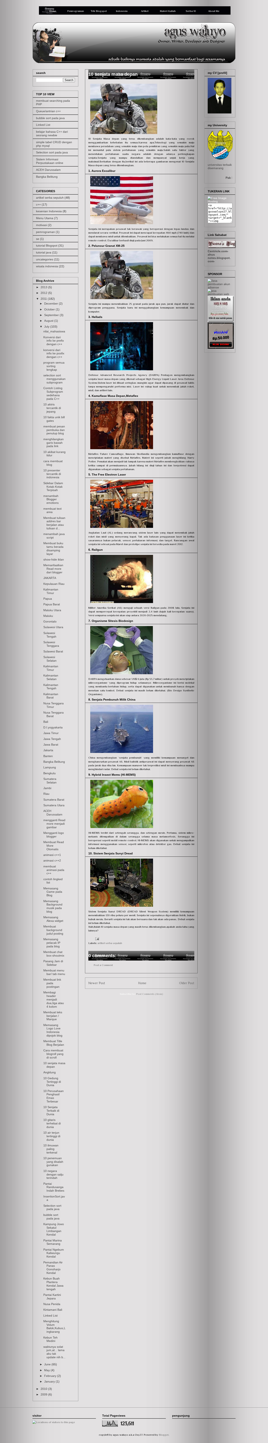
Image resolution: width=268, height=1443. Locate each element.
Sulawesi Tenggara (51, 643)
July (47, 326)
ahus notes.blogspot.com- (219, 258)
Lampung (49, 767)
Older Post (186, 983)
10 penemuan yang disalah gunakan (53, 1161)
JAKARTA (49, 578)
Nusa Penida (51, 1304)
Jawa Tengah (52, 739)
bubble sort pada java (50, 118)
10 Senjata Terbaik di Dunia (51, 1110)
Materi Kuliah (168, 11)
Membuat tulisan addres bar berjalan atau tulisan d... (54, 523)
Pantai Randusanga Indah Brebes (53, 1187)
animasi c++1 (52, 855)
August (49, 320)
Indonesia (122, 11)
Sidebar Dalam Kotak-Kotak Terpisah (53, 486)
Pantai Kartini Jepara (52, 1296)
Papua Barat (51, 604)
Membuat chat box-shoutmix (53, 953)
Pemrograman (75, 11)
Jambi (47, 788)
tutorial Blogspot (46, 245)
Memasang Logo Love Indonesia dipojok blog (52, 1030)
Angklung (49, 1072)
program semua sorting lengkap (53, 366)
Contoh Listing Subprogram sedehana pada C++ (53, 393)
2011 (44, 298)
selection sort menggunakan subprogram (54, 379)
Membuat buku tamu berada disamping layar (53, 548)
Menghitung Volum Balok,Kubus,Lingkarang (54, 1326)
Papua (47, 598)
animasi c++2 (52, 860)
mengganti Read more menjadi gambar (54, 823)
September (52, 315)
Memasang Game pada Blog (52, 892)
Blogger (164, 1434)
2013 (44, 287)
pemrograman (45, 232)
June (48, 1364)
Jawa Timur (51, 733)
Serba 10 (191, 11)
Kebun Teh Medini (50, 1339)
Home (52, 11)
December (51, 303)
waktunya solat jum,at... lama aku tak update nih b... (54, 1352)
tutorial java (43, 252)
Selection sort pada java (52, 152)
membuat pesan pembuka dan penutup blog (54, 430)
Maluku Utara (52, 610)
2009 (44, 1394)
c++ (38, 204)
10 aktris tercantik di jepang (52, 408)
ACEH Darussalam (48, 169)
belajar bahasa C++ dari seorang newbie (52, 133)
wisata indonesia (47, 266)
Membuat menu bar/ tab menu (54, 972)
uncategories (44, 259)
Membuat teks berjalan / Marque (52, 1016)
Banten (48, 756)
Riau (46, 793)
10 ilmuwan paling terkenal (50, 1149)
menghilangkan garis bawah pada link (53, 442)
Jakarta (48, 750)
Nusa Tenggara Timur (53, 705)
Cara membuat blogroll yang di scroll (53, 1054)
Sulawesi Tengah (49, 634)
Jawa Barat (50, 744)
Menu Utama (44, 218)
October (50, 309)
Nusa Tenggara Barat (53, 714)
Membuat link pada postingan (52, 983)
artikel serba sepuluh (110, 943)
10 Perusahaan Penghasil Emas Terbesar (53, 1096)
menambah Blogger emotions (51, 499)
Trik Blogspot (99, 11)
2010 (44, 1388)
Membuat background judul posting (53, 930)
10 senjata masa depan (54, 1064)
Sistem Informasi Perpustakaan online (49, 161)
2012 (44, 293)
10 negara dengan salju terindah (53, 1174)
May (47, 1370)
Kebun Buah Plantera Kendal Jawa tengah (53, 1284)
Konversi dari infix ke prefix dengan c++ (53, 341)
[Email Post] (96, 938)
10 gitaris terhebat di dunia (52, 1123)
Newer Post (96, 983)
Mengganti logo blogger (53, 834)
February (50, 1375)
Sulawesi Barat (53, 651)
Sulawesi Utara (53, 627)
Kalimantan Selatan (50, 677)
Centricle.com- (218, 251)
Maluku (48, 615)
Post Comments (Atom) (149, 993)
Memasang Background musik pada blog (52, 906)
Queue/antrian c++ (48, 111)
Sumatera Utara (53, 805)
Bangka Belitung (47, 176)
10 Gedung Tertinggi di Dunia (52, 1081)
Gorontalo (50, 621)
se (37, 238)
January (50, 1381)
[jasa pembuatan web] (220, 294)
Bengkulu (49, 773)
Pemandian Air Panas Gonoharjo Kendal (53, 1268)
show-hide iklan (53, 559)
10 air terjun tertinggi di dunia (51, 1136)
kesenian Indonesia (49, 211)
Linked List (43, 124)
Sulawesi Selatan (50, 658)
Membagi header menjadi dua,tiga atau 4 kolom (53, 999)
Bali (45, 721)
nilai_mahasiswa (54, 331)
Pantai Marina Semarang (52, 1242)
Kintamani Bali (52, 1309)
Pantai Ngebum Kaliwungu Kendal (53, 1253)
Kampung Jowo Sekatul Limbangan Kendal (53, 1229)
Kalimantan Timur (50, 591)
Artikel (144, 11)
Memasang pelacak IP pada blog (51, 943)
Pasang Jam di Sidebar (53, 962)
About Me (213, 11)
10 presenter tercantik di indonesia (52, 474)
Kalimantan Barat (50, 695)
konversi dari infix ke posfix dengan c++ (53, 353)
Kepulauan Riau (53, 583)
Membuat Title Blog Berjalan (53, 1042)
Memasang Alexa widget (53, 919)
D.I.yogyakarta (53, 727)
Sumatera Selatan (50, 780)
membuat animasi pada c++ (53, 870)
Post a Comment (103, 965)
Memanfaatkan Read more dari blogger (53, 568)
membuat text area (52, 510)
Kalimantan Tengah (50, 686)
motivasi (41, 225)
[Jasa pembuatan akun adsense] (220, 287)
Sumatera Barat (53, 799)
